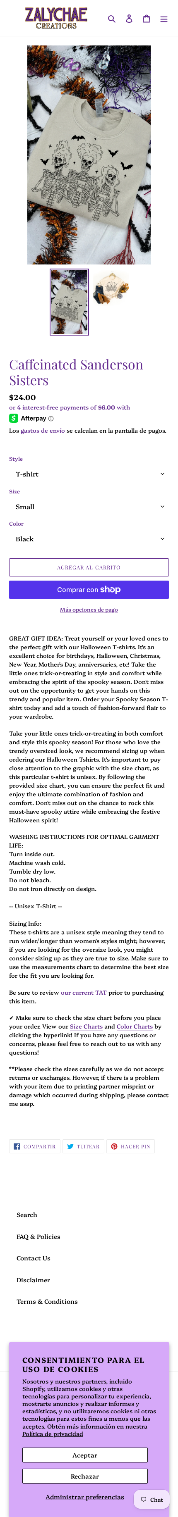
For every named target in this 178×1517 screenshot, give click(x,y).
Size (14, 491)
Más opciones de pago (89, 609)
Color (16, 523)
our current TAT (84, 992)
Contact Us (34, 1257)
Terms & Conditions (47, 1301)
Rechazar (85, 1476)
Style (16, 458)
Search (27, 1214)
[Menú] (164, 18)
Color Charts (135, 1026)
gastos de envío (43, 430)
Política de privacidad (52, 1433)
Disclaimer (33, 1279)
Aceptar (84, 1454)
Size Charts (86, 1026)
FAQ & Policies (38, 1236)
